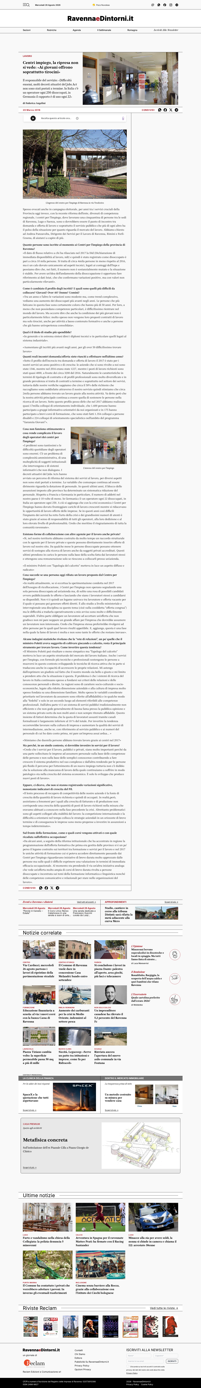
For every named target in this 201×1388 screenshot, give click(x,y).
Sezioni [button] (26, 30)
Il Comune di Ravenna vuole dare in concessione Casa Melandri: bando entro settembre (73, 973)
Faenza (97, 962)
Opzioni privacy (83, 1369)
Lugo (25, 1235)
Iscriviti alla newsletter (166, 30)
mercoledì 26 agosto (34, 908)
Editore (78, 1358)
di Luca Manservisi (140, 963)
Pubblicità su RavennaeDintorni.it (92, 1361)
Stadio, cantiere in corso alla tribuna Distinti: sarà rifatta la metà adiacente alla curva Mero (119, 915)
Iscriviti (172, 1361)
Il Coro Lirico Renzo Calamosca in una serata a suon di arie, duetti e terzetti (59, 913)
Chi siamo (80, 1354)
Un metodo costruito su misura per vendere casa (118, 1097)
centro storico (66, 962)
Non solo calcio (102, 1007)
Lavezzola (28, 1049)
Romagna (132, 30)
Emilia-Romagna (67, 1007)
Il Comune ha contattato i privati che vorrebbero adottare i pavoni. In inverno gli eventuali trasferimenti (46, 1289)
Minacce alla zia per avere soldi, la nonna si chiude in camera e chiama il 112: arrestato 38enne (152, 1241)
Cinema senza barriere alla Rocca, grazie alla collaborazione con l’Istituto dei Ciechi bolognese (97, 1289)
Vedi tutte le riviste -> (164, 1308)
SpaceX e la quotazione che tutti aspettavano (35, 1097)
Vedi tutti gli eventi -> (86, 902)
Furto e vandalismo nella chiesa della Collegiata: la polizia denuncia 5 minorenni (46, 1241)
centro (26, 962)
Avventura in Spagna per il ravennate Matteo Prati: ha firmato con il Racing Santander (100, 1241)
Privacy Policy (82, 1365)
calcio (79, 1235)
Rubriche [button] (51, 30)
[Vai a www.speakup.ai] (123, 118)
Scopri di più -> (171, 902)
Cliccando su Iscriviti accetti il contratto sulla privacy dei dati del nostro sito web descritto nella (145, 1370)
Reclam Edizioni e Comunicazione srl (42, 1371)
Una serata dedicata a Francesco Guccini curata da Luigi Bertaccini (84, 913)
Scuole (98, 1049)
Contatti (79, 1350)
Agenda (77, 30)
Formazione (29, 1007)
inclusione (81, 1283)
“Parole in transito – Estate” (33, 912)
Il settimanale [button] (104, 30)
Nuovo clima (65, 1049)
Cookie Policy (147, 1384)
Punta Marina (30, 1283)
